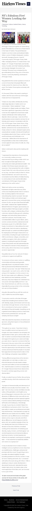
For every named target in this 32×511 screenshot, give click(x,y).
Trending (4, 26)
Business (5, 24)
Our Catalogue (21, 502)
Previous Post (16, 486)
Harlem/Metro (17, 24)
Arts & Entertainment (22, 500)
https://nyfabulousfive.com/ (10, 480)
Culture (10, 24)
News (24, 24)
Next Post (16, 490)
